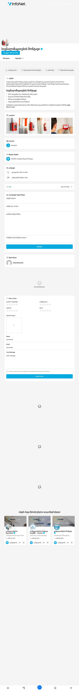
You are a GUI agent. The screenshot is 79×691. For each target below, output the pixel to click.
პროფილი (6, 58)
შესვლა (56, 4)
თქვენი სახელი (11, 198)
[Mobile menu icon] (3, 4)
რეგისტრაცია (67, 4)
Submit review (39, 376)
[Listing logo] (5, 43)
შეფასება (19, 58)
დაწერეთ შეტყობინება (13, 214)
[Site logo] (17, 3)
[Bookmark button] (23, 542)
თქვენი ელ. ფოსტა (12, 206)
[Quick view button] (19, 542)
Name (8, 336)
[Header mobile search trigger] (76, 4)
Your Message (10, 352)
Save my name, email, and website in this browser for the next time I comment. (29, 371)
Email (8, 344)
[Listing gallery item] (17, 126)
